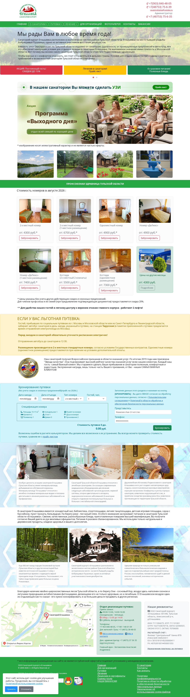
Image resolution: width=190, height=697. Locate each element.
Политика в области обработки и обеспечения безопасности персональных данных (154, 684)
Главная (101, 665)
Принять (11, 689)
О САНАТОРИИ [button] (37, 24)
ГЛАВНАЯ (22, 24)
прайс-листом (50, 436)
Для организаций (106, 667)
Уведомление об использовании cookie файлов (153, 690)
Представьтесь (123, 408)
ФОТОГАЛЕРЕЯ (112, 24)
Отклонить (26, 689)
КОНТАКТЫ (129, 24)
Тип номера (70, 394)
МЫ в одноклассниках (113, 633)
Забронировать (29, 238)
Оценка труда (104, 678)
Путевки (101, 670)
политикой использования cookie (24, 683)
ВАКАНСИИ (144, 24)
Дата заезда (24, 394)
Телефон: (120, 417)
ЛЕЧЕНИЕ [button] (70, 24)
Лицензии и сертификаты (111, 675)
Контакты (142, 667)
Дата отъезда (48, 394)
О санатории (144, 665)
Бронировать (162, 427)
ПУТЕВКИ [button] (55, 24)
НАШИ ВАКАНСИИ (107, 681)
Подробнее (147, 287)
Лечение (102, 673)
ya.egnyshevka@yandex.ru (161, 10)
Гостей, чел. (93, 394)
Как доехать (143, 670)
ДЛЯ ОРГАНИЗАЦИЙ (91, 24)
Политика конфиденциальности (149, 677)
